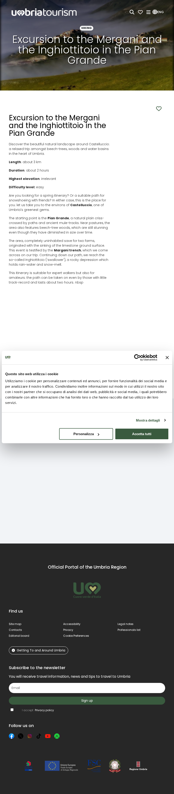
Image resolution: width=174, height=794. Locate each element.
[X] (20, 736)
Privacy (68, 630)
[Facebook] (11, 736)
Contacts (15, 630)
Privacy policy (44, 710)
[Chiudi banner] (167, 357)
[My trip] (140, 12)
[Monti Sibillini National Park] (26, 480)
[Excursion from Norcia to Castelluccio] (66, 480)
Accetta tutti (141, 434)
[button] (158, 12)
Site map (15, 624)
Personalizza (83, 434)
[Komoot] (57, 736)
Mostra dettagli (148, 420)
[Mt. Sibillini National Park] (106, 480)
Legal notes (125, 624)
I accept (38, 710)
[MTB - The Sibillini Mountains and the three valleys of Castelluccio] (147, 480)
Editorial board (19, 636)
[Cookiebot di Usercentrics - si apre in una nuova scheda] (137, 357)
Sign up (87, 700)
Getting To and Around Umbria (41, 650)
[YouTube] (48, 736)
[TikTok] (38, 736)
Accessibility (71, 624)
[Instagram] (29, 736)
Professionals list (129, 630)
